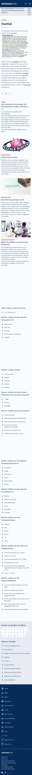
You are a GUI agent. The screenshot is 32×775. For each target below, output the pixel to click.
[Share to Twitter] (10, 94)
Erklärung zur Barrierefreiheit (8, 763)
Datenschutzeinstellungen (8, 761)
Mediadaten (4, 765)
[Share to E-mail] (3, 94)
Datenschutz (4, 759)
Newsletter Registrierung (7, 769)
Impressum (4, 757)
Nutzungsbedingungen (7, 767)
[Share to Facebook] (6, 94)
